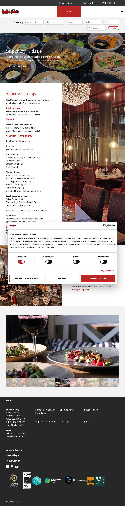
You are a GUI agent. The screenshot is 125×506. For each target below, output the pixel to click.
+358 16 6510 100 (17, 422)
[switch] (48, 262)
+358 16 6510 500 (17, 433)
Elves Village (90, 3)
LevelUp (16, 501)
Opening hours (67, 409)
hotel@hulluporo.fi (14, 425)
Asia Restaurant (13, 108)
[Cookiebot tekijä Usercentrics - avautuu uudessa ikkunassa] (105, 226)
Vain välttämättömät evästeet (27, 278)
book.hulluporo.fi (69, 3)
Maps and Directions (45, 421)
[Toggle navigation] (121, 11)
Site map (64, 421)
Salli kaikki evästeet (98, 278)
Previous (9, 347)
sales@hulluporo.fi (80, 289)
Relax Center (109, 3)
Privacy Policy (91, 409)
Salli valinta (62, 278)
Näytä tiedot (105, 271)
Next (116, 347)
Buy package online (17, 66)
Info (86, 421)
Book (113, 28)
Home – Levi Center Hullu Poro (45, 411)
